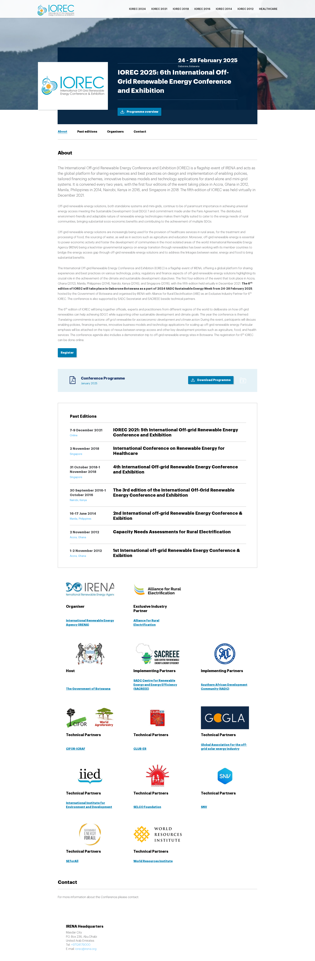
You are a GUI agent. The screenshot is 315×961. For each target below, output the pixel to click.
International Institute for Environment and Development (89, 805)
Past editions (87, 131)
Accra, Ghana (78, 537)
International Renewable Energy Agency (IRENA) (90, 622)
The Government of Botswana (88, 688)
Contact (140, 131)
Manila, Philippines (80, 519)
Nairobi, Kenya (78, 500)
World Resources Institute (153, 861)
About (62, 131)
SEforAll (72, 861)
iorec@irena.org (85, 949)
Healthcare (268, 9)
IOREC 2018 (181, 9)
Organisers (115, 131)
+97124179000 (80, 944)
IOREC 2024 (137, 9)
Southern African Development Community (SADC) (224, 686)
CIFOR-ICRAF (75, 748)
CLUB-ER (139, 748)
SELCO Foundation (147, 807)
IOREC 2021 (159, 9)
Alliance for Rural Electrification (146, 622)
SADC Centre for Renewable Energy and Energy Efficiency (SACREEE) (155, 684)
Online (73, 435)
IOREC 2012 (246, 9)
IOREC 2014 (224, 9)
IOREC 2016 (202, 9)
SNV (204, 807)
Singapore (76, 454)
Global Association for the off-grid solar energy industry (224, 746)
